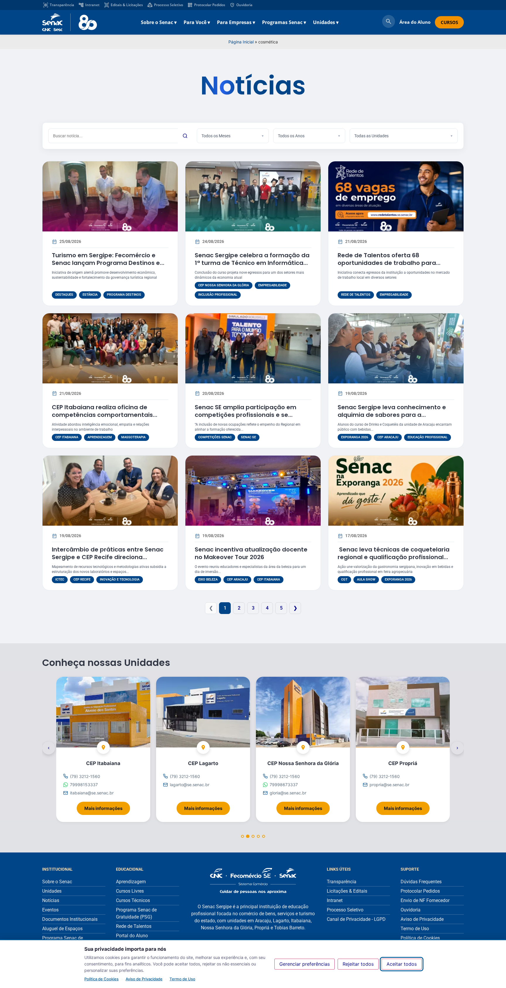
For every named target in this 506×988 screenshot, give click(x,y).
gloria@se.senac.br (288, 792)
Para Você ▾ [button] (197, 22)
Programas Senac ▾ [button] (284, 22)
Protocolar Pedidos (209, 4)
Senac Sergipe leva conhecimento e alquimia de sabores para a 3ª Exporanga (392, 415)
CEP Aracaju (387, 437)
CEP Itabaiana (66, 437)
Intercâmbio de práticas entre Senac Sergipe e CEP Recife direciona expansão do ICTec (107, 557)
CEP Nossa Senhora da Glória (223, 285)
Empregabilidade (272, 285)
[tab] (242, 836)
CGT (344, 579)
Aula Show (366, 579)
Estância (90, 295)
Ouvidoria (244, 4)
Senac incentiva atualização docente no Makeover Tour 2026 (251, 553)
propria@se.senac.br (389, 784)
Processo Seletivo (168, 4)
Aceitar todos (402, 964)
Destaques (64, 295)
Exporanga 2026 (354, 437)
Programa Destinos (124, 295)
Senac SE (248, 437)
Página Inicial (241, 41)
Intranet (92, 4)
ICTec (59, 579)
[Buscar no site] (388, 22)
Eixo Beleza (208, 579)
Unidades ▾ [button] (326, 22)
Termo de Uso (182, 979)
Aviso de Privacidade (144, 979)
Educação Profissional (427, 437)
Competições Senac (215, 437)
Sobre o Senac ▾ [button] (159, 22)
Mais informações (107, 806)
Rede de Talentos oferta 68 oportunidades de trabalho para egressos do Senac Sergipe (387, 263)
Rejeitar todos (358, 964)
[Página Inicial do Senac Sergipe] (69, 22)
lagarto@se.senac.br (189, 784)
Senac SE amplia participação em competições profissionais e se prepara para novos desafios (245, 415)
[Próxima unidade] (457, 748)
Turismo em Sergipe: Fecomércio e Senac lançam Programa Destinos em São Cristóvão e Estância (109, 263)
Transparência (62, 4)
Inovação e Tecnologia (119, 579)
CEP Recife (81, 579)
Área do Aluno (414, 22)
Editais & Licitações (127, 4)
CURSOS (449, 22)
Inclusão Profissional (217, 295)
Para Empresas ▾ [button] (236, 22)
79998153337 (84, 784)
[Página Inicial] (253, 880)
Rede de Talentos (355, 295)
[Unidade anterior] (48, 748)
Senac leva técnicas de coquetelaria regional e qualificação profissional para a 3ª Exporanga (393, 557)
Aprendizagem (100, 437)
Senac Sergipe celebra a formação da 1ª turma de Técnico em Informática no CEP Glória (252, 263)
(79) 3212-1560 (85, 776)
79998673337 (284, 784)
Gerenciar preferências (304, 964)
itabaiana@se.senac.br (92, 792)
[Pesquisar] (185, 135)
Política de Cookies (101, 979)
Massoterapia (133, 437)
